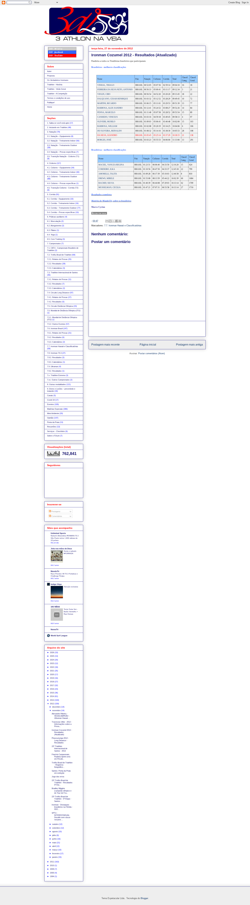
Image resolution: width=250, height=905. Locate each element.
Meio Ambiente (53, 413)
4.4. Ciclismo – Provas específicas (61, 183)
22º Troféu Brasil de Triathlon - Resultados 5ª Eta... (62, 782)
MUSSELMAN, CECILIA (109, 187)
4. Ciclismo (51, 163)
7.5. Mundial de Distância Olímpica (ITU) (63, 311)
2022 (52, 667)
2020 (52, 674)
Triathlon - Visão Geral (56, 89)
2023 (52, 663)
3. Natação (51, 132)
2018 (52, 682)
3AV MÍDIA (55, 607)
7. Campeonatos (54, 243)
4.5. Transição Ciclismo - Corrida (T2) (62, 188)
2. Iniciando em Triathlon (57, 127)
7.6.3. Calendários (54, 342)
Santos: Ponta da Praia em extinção (61, 772)
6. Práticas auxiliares (55, 217)
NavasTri (54, 629)
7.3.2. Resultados (54, 284)
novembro (56, 710)
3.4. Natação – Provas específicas (61, 152)
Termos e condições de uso (58, 98)
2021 (52, 671)
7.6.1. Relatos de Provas (57, 333)
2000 (52, 873)
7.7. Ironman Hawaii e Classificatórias (122, 225)
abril (54, 846)
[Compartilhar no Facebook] (116, 221)
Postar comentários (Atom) (151, 353)
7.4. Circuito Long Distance (58, 293)
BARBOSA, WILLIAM (107, 126)
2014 (52, 696)
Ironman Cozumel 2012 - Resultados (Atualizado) (62, 732)
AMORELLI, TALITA (107, 174)
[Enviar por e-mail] (107, 221)
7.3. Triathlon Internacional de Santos (62, 272)
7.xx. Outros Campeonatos (58, 380)
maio (54, 843)
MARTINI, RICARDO (106, 103)
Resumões (51, 427)
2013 (52, 700)
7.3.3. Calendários (54, 288)
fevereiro (56, 853)
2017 (52, 685)
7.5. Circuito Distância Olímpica (60, 306)
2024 (52, 660)
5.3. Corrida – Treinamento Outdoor (62, 208)
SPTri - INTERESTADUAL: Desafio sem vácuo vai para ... (61, 816)
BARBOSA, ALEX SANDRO (110, 108)
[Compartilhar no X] (113, 221)
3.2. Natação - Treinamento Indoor (61, 141)
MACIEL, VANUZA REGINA (111, 165)
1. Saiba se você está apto (58, 123)
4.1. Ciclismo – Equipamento (58, 168)
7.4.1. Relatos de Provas (57, 297)
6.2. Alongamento (54, 226)
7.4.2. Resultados (54, 302)
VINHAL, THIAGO (105, 85)
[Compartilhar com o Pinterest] (120, 221)
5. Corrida (51, 194)
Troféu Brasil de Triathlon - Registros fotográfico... (62, 765)
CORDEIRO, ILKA (106, 169)
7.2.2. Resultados (54, 264)
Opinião (50, 418)
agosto (55, 831)
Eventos (50, 404)
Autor (49, 71)
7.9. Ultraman (52, 366)
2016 (52, 689)
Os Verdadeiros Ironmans (57, 80)
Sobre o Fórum (53, 436)
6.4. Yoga (51, 235)
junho (54, 839)
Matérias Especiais (55, 409)
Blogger (144, 898)
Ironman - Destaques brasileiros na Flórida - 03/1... (62, 807)
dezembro (56, 707)
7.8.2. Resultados (54, 357)
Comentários (56, 516)
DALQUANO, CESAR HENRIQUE (112, 99)
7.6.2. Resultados (54, 337)
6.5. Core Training (54, 239)
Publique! (51, 102)
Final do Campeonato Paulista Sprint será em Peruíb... (61, 756)
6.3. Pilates (51, 230)
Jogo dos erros (58, 777)
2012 (52, 704)
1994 (52, 876)
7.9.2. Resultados (54, 371)
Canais (50, 395)
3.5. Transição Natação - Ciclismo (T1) (63, 156)
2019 (52, 678)
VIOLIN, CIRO (103, 94)
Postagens (55, 511)
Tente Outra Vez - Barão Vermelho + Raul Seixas (71, 611)
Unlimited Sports (58, 533)
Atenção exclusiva (71, 587)
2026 (52, 652)
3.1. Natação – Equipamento (58, 136)
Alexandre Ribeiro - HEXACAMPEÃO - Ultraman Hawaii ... (61, 716)
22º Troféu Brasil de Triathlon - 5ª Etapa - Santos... (61, 799)
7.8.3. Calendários (54, 362)
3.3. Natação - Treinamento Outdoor (62, 145)
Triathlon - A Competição (57, 94)
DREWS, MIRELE (106, 178)
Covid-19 (51, 400)
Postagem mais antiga (189, 344)
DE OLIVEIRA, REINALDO (109, 131)
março (55, 850)
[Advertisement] (147, 329)
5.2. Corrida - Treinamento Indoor (61, 203)
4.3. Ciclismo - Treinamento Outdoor (62, 176)
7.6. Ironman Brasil (55, 328)
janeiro (55, 857)
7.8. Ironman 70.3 (54, 353)
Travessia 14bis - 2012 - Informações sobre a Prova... (62, 724)
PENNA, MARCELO (106, 112)
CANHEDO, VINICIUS (107, 117)
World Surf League (59, 636)
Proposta (51, 76)
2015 (52, 693)
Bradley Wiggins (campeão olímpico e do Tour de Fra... (61, 790)
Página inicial (148, 344)
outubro (55, 824)
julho (54, 835)
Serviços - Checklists (56, 431)
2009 (52, 869)
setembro (56, 828)
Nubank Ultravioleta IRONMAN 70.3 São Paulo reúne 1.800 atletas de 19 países (65, 538)
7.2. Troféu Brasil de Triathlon (59, 255)
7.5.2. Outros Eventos (56, 324)
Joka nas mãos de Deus (61, 549)
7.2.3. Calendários (54, 268)
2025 (52, 656)
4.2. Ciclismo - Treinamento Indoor (61, 172)
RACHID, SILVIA (106, 183)
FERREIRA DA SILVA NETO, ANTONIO (115, 89)
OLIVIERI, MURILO (106, 121)
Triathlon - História (54, 85)
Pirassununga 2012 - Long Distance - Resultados (60, 740)
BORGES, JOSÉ (104, 140)
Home (49, 107)
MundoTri (55, 571)
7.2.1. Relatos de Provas (57, 259)
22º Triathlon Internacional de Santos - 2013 (59, 748)
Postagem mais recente (105, 344)
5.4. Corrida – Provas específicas (61, 212)
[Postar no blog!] (110, 221)
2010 (52, 865)
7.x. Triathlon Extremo (56, 375)
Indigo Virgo (56, 584)
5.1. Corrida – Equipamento (58, 199)
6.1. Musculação (54, 221)
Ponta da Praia (53, 422)
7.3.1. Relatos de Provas (57, 279)
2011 (52, 862)
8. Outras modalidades (56, 384)
